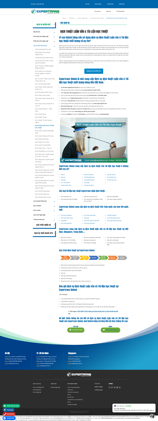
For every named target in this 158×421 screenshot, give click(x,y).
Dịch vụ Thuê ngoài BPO (38, 387)
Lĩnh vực (108, 11)
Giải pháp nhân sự (37, 389)
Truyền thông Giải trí (66, 185)
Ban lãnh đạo (70, 397)
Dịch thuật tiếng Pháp (89, 215)
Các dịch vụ (97, 11)
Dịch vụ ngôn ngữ (37, 392)
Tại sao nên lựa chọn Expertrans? (75, 399)
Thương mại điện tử (89, 185)
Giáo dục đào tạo (111, 174)
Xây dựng (63, 180)
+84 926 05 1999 (77, 329)
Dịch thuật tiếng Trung (67, 218)
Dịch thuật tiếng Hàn (66, 223)
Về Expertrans (120, 11)
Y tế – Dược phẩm (65, 182)
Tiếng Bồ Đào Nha (111, 215)
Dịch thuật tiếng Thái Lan (113, 218)
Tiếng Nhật (64, 220)
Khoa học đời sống (88, 174)
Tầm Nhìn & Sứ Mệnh (72, 404)
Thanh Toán (70, 389)
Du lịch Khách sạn (111, 177)
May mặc (63, 177)
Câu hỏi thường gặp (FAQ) (73, 387)
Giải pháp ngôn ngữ (55, 387)
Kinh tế (63, 174)
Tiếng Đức (86, 218)
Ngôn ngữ (121, 4)
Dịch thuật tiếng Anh (66, 215)
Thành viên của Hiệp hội (73, 392)
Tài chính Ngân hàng (89, 177)
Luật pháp (86, 182)
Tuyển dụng (110, 4)
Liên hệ (69, 394)
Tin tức (87, 4)
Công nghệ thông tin (89, 180)
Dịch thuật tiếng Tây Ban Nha (91, 220)
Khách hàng (98, 4)
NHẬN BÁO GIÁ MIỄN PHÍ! (93, 71)
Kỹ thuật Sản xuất (111, 180)
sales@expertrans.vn (112, 329)
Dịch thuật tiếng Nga (89, 223)
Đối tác (69, 402)
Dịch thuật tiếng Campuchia (114, 220)
